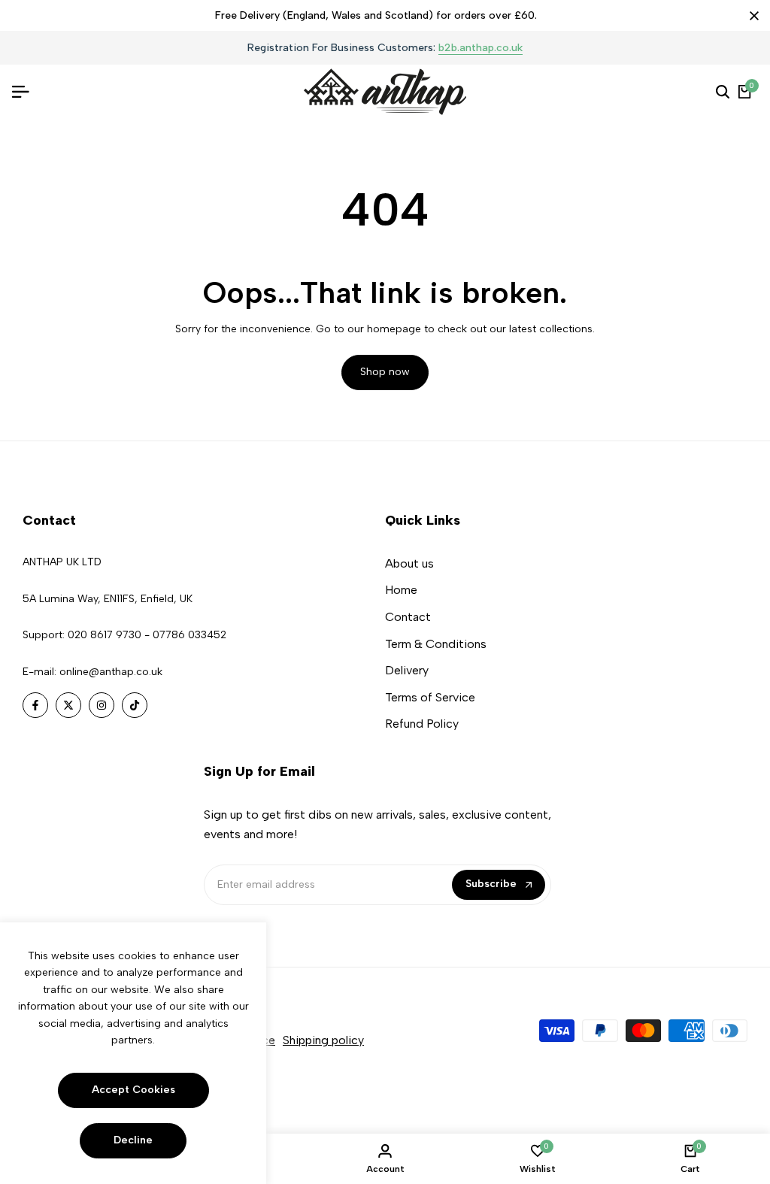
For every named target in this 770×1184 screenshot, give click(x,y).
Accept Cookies (133, 1089)
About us (409, 563)
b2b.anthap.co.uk (480, 48)
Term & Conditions (436, 644)
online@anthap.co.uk (110, 671)
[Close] (751, 15)
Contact (408, 617)
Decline (133, 1140)
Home (401, 590)
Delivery (407, 670)
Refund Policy (422, 723)
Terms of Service (430, 697)
